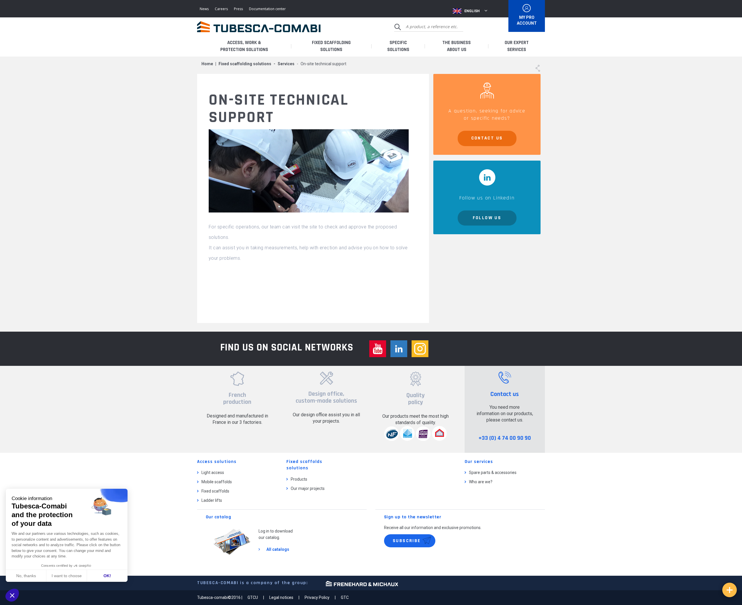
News (204, 8)
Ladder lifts (211, 500)
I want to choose (67, 575)
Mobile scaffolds (216, 481)
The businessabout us (456, 46)
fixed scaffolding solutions (245, 63)
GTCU (253, 597)
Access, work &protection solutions (244, 46)
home (207, 63)
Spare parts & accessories (493, 472)
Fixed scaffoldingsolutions (331, 46)
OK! (107, 575)
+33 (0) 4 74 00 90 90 (505, 438)
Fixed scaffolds (215, 491)
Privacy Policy (317, 597)
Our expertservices (517, 46)
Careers (221, 8)
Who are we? (480, 481)
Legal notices (281, 597)
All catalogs (277, 549)
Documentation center (267, 8)
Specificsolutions (398, 46)
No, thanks (26, 575)
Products (299, 479)
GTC (345, 597)
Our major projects (308, 488)
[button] (12, 595)
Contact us (487, 138)
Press (238, 8)
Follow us (487, 218)
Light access (212, 472)
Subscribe (407, 541)
